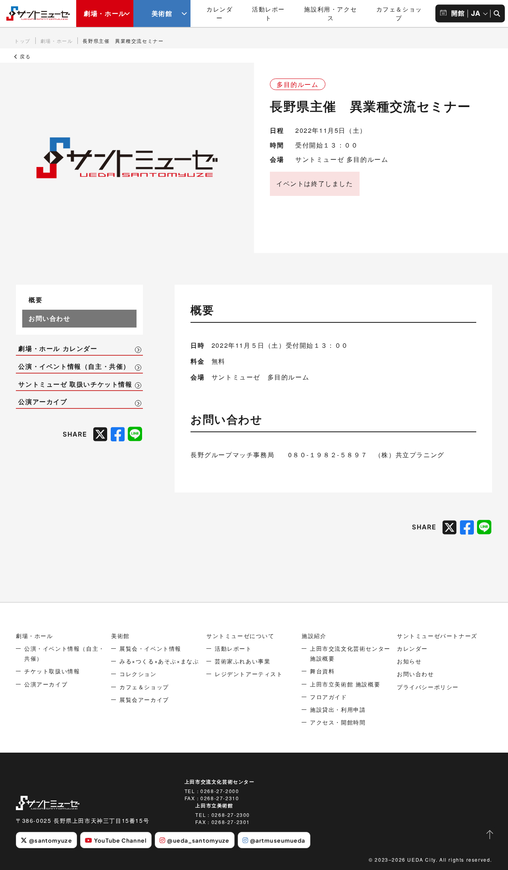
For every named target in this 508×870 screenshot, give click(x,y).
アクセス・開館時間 (338, 722)
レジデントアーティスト (249, 674)
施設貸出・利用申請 (338, 709)
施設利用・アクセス (330, 13)
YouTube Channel (120, 840)
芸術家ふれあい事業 (242, 661)
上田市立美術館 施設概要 (345, 684)
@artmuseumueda (278, 840)
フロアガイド (328, 697)
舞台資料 (322, 671)
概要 (35, 299)
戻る (24, 56)
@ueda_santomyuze (198, 840)
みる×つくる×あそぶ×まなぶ (159, 661)
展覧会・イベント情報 (150, 648)
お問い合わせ (50, 318)
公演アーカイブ (42, 401)
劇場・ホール (105, 13)
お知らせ (409, 661)
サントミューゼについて (240, 636)
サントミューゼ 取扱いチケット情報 (75, 384)
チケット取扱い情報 (52, 671)
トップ (22, 40)
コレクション (138, 674)
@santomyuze (50, 840)
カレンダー (219, 13)
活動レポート (268, 13)
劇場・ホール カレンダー (57, 348)
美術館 (162, 13)
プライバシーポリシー (428, 687)
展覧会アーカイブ (144, 699)
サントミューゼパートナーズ (437, 636)
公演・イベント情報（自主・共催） (74, 366)
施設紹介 (314, 636)
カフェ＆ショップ (399, 13)
